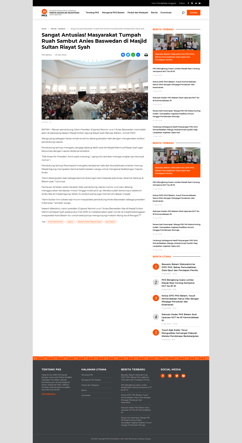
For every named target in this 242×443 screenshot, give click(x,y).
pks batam (110, 222)
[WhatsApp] (133, 55)
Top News (61, 29)
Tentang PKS (92, 12)
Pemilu (53, 29)
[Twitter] (128, 55)
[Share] (138, 55)
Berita (154, 12)
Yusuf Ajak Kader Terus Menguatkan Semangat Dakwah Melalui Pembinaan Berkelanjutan (180, 333)
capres (70, 222)
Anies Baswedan (55, 222)
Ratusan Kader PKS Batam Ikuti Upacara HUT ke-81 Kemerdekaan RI (180, 317)
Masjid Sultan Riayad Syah (89, 222)
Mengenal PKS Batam (113, 12)
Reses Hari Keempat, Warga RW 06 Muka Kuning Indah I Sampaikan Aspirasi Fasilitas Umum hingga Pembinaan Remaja (136, 421)
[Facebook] (123, 55)
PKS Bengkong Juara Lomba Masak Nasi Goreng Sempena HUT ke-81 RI (178, 283)
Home (44, 29)
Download (166, 12)
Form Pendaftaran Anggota (164, 3)
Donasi (193, 12)
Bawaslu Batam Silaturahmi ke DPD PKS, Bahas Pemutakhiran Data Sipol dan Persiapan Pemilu (180, 267)
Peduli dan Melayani (138, 12)
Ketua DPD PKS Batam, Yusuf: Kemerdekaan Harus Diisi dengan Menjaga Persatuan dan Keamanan (180, 300)
